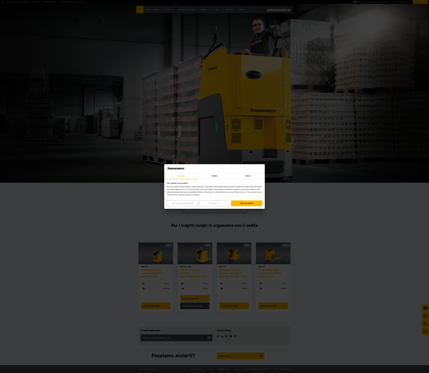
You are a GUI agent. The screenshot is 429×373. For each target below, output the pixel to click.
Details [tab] (214, 176)
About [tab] (248, 176)
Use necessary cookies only (182, 203)
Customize (213, 203)
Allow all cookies (246, 203)
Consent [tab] (181, 176)
